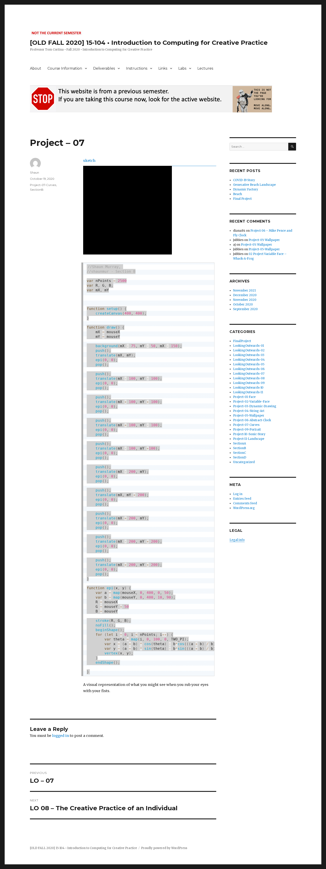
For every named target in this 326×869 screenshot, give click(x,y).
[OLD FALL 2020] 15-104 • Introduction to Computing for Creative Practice (149, 42)
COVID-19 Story (244, 180)
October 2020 (243, 304)
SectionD (239, 457)
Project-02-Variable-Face (251, 401)
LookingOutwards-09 (249, 383)
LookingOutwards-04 (249, 360)
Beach (237, 194)
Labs (182, 68)
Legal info (237, 540)
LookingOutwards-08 (249, 378)
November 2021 (244, 290)
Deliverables (104, 68)
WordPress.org (244, 508)
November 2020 (244, 300)
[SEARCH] (292, 147)
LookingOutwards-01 (248, 346)
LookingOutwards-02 (249, 350)
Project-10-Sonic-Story (249, 434)
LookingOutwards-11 (248, 392)
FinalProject (242, 341)
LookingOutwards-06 (249, 369)
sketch (89, 160)
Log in (237, 494)
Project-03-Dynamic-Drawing (254, 406)
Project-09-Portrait (247, 429)
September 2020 (245, 309)
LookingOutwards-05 (248, 364)
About (35, 68)
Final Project (242, 199)
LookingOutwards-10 (248, 387)
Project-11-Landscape (248, 439)
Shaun (34, 172)
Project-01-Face (244, 397)
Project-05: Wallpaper (264, 240)
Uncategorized (244, 462)
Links (162, 68)
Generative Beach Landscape (254, 185)
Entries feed (242, 499)
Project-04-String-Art (248, 411)
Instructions (136, 68)
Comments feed (245, 503)
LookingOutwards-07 (248, 374)
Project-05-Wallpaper (264, 249)
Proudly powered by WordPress (164, 848)
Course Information (64, 68)
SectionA (239, 443)
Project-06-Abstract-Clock (252, 420)
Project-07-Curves (43, 185)
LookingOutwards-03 (248, 355)
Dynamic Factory (245, 189)
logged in (60, 735)
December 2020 (245, 295)
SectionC (239, 453)
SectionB (36, 189)
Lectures (205, 68)
